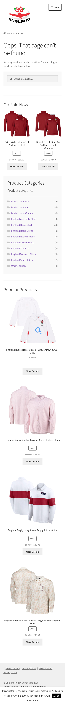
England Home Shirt (21, 224)
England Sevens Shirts (22, 242)
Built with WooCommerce (33, 686)
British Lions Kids (20, 201)
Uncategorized (18, 265)
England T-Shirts (20, 248)
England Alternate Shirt (23, 218)
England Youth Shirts (22, 260)
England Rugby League (23, 236)
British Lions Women (22, 213)
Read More (32, 700)
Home (9, 33)
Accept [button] (56, 696)
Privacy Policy (13, 668)
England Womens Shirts (23, 254)
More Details (16, 166)
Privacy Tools (29, 668)
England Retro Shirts (22, 230)
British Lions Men (20, 207)
